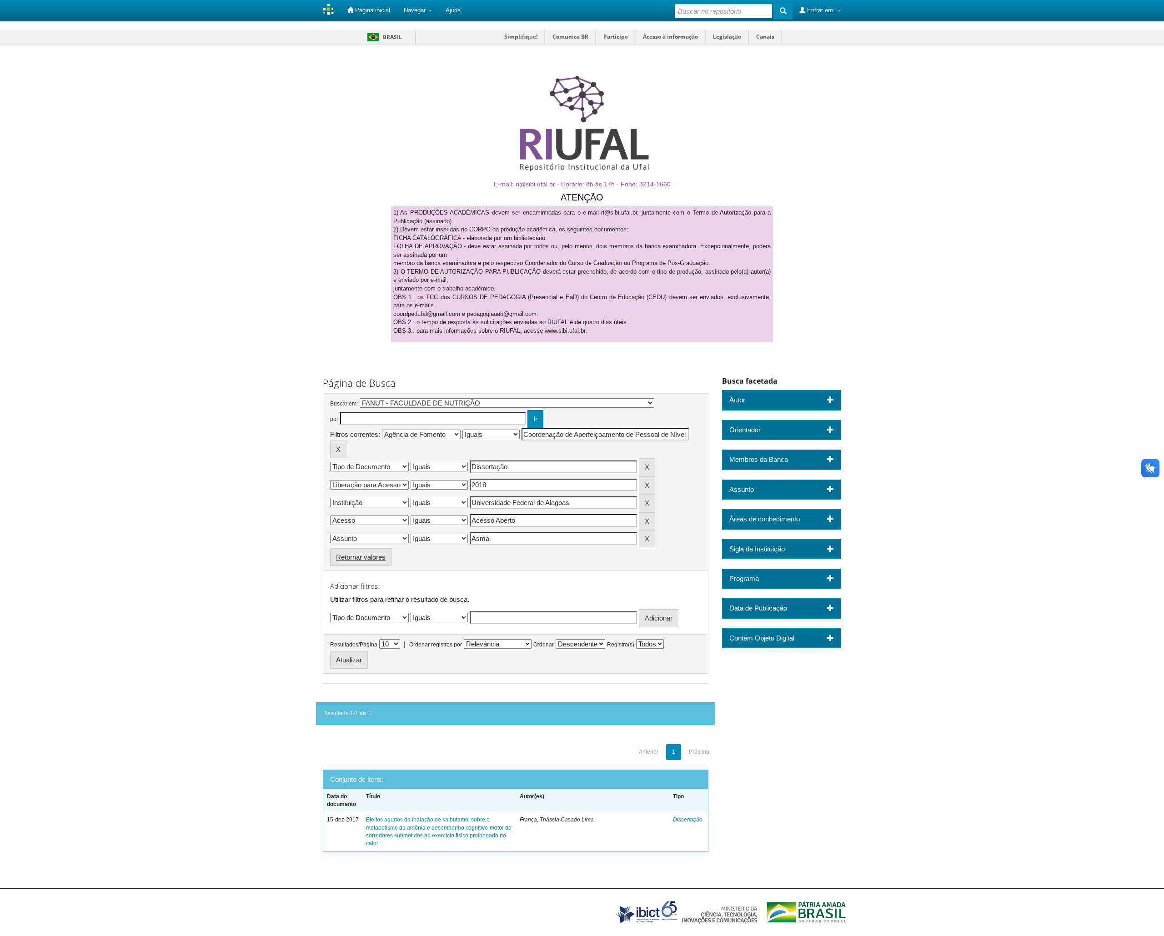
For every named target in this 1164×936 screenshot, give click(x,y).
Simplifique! (520, 36)
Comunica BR (570, 36)
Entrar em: (821, 10)
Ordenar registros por (435, 644)
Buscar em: (344, 403)
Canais (765, 36)
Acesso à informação (670, 36)
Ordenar (543, 644)
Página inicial (371, 10)
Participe (615, 36)
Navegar (415, 10)
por (334, 419)
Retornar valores (361, 557)
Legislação (727, 36)
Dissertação (687, 819)
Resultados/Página (353, 644)
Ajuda (453, 10)
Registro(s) (620, 644)
